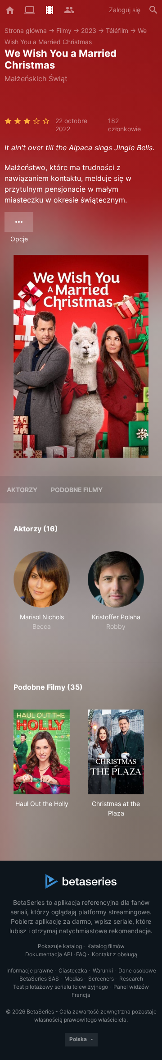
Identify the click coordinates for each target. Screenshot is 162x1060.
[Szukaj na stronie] (153, 10)
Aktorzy (22, 489)
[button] (42, 596)
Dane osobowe (137, 970)
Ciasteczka (72, 970)
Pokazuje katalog (60, 946)
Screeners (101, 978)
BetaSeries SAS (39, 978)
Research (131, 978)
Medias (73, 978)
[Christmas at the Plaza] (116, 752)
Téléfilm (117, 30)
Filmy (64, 30)
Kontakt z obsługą (114, 954)
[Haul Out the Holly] (42, 752)
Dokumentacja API (48, 954)
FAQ (81, 954)
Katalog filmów (106, 946)
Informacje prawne (29, 970)
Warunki (103, 970)
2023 (88, 30)
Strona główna (25, 30)
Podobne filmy (77, 489)
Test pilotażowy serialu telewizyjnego (60, 986)
